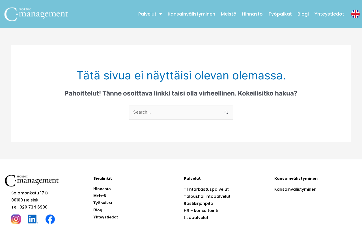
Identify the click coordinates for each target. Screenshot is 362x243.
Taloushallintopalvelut (207, 196)
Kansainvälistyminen (191, 14)
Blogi (303, 14)
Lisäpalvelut (196, 217)
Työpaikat (280, 14)
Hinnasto (252, 14)
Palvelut (147, 14)
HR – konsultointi (201, 210)
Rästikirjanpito (198, 203)
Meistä (228, 14)
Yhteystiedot (329, 14)
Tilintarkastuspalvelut (206, 189)
